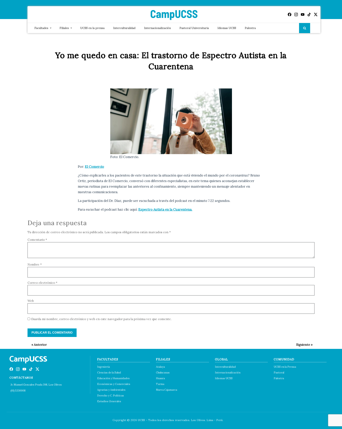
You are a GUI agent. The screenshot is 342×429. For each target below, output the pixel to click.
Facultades (41, 28)
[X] (315, 14)
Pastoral (279, 372)
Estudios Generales (109, 401)
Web (31, 301)
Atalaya (160, 367)
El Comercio (94, 166)
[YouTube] (302, 14)
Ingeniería (103, 367)
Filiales (64, 28)
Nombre (35, 264)
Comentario (37, 240)
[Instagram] (296, 14)
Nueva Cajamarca (166, 390)
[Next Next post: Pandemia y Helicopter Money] (302, 344)
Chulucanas (163, 372)
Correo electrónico (42, 283)
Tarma (160, 384)
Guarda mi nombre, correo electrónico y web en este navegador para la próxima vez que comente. (101, 319)
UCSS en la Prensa (285, 367)
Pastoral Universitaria (194, 28)
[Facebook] (289, 14)
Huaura (160, 378)
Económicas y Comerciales (113, 384)
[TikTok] (309, 14)
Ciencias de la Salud (109, 372)
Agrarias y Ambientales (111, 390)
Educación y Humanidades (113, 378)
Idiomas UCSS (227, 28)
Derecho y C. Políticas (110, 395)
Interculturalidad (124, 28)
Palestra (250, 28)
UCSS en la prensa (92, 28)
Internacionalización (157, 28)
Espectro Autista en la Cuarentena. (165, 209)
